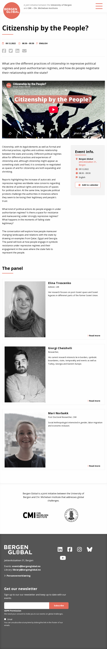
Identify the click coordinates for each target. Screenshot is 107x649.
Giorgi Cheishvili (60, 348)
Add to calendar (90, 185)
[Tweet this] (11, 51)
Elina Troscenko (59, 283)
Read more (94, 335)
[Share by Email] (24, 51)
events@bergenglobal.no (26, 566)
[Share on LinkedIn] (17, 51)
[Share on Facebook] (4, 51)
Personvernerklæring (19, 575)
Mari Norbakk (58, 413)
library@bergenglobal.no (27, 569)
